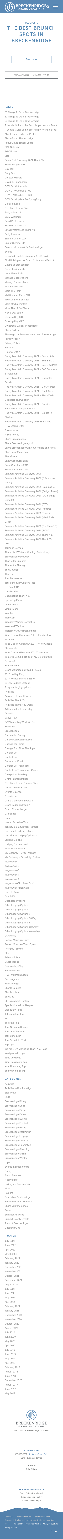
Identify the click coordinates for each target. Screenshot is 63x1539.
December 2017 (13, 1380)
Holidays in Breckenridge (18, 1184)
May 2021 (10, 1297)
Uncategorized (12, 1227)
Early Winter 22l (13, 216)
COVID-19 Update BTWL (18, 190)
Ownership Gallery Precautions (21, 325)
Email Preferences (14, 221)
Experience (11, 796)
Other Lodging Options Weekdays (22, 931)
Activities (9, 691)
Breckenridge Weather (16, 1157)
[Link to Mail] (55, 1531)
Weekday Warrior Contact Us (20, 621)
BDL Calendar (12, 147)
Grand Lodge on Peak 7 (17, 804)
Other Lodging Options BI (18, 922)
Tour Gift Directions (15, 1031)
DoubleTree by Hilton (16, 787)
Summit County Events (17, 1218)
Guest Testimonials (15, 269)
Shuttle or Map (12, 992)
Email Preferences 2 (15, 225)
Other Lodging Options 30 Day (21, 918)
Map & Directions (14, 286)
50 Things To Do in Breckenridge (22, 112)
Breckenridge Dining (15, 1110)
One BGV (10, 896)
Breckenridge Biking (15, 1101)
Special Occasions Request (19, 1005)
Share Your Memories (16, 452)
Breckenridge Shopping (17, 1149)
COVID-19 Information (16, 186)
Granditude (10, 813)
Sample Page (12, 983)
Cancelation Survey (15, 735)
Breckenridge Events (16, 1118)
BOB (7, 1097)
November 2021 (13, 1271)
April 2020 (10, 1345)
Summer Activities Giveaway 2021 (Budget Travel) (31, 491)
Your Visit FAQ (12, 665)
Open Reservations (15, 900)
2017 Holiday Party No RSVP (20, 678)
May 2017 (10, 1393)
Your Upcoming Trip (15, 1066)
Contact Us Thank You (17, 765)
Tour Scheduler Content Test (20, 582)
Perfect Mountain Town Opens (21, 944)
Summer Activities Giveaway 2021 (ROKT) (27, 530)
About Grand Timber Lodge (19, 138)
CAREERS (31, 1465)
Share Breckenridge (15, 438)
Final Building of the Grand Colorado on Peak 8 (29, 260)
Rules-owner (11, 430)
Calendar (9, 168)
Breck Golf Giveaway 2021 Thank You (25, 160)
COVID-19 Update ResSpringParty (23, 199)
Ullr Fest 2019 (12, 587)
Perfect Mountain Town (17, 940)
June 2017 (10, 1389)
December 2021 (13, 1267)
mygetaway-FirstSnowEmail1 (20, 883)
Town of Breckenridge (16, 1223)
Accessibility (18, 1524)
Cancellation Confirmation (18, 739)
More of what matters (16, 303)
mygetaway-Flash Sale (17, 887)
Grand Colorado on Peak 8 (19, 800)
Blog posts (31, 22)
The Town (10, 574)
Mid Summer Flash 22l (17, 299)
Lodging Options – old (16, 844)
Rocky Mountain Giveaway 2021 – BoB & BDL (29, 360)
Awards (9, 713)
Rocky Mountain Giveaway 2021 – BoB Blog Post (31, 364)
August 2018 (11, 1371)
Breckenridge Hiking (15, 1127)
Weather (9, 613)
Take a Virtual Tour (14, 1014)
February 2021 (12, 1306)
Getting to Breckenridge (17, 264)
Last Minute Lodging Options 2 (21, 835)
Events (8, 251)
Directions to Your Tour (17, 208)
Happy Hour (11, 1179)
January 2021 (12, 1310)
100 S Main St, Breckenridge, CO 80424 (31, 1430)
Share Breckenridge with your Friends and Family (30, 447)
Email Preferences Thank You (20, 229)
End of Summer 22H (15, 238)
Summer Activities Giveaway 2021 (23, 473)
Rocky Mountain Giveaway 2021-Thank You (28, 421)
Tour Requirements (15, 578)
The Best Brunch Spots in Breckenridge (31, 34)
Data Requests (13, 203)
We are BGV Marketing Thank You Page (26, 1048)
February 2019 (12, 1367)
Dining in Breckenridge (16, 778)
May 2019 (10, 1358)
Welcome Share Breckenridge (20, 630)
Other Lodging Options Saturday (22, 926)
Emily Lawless (12, 234)
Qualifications (12, 961)
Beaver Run (11, 717)
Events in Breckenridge (17, 1166)
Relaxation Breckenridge (18, 1197)
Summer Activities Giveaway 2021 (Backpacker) (30, 486)
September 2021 (13, 1280)
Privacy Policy (12, 338)
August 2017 (11, 1384)
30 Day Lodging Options (17, 682)
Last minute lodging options (19, 831)
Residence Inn (12, 970)
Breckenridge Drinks (15, 1114)
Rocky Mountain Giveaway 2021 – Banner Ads (29, 356)
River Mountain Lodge (16, 974)
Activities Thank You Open (19, 704)
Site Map (9, 996)
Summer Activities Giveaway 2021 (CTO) (26, 504)
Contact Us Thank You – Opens (21, 770)
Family (8, 1171)
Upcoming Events (14, 600)
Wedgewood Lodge (15, 1053)
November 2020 (13, 1319)
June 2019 (10, 1354)
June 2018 (10, 1375)
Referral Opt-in (12, 351)
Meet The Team (13, 290)
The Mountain (12, 569)
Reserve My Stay (14, 966)
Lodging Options (13, 839)
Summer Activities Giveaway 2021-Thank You (29, 534)
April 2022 (10, 1249)
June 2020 (10, 1336)
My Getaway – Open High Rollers (22, 857)
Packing (9, 1192)
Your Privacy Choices (33, 1524)
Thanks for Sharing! (15, 565)
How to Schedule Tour (16, 822)
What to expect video (16, 1061)
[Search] (46, 6)
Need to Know (12, 892)
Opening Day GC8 (14, 317)
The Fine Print (12, 1022)
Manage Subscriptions (16, 277)
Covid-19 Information (16, 181)
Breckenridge (12, 730)
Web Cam (10, 617)
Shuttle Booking (13, 987)
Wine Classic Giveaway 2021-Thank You (26, 652)
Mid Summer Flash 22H (17, 295)
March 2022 (11, 1254)
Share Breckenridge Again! (19, 443)
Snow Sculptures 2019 (16, 460)
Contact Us (11, 752)
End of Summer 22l (15, 242)
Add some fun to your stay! (19, 709)
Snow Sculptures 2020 (16, 469)
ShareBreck (11, 456)
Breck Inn (10, 726)
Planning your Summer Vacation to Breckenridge (30, 334)
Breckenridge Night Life (17, 1140)
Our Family (10, 935)
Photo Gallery (12, 330)
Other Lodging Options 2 (17, 913)
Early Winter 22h (13, 212)
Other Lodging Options (16, 905)
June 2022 (10, 1245)
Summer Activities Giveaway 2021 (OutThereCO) (31, 526)
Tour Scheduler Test (15, 1040)
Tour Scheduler (13, 1035)
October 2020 (12, 1323)
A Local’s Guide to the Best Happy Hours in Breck (31, 125)
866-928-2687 (21, 1454)
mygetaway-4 (12, 874)
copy (7, 1162)
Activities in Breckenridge (18, 1088)
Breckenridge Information (18, 1131)
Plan (7, 953)
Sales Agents (12, 979)
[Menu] (53, 6)
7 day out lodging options (18, 687)
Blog (7, 155)
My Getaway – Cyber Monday (21, 852)
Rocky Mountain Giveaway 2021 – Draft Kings (29, 391)
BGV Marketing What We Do (20, 722)
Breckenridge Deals (15, 164)
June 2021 (10, 1293)
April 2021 (10, 1301)
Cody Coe (10, 173)
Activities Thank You (15, 700)
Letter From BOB (14, 273)
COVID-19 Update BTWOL (19, 195)
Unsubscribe (11, 591)
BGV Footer (11, 151)
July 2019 (10, 1349)
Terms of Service (14, 547)
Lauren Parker (42, 75)
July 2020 (10, 1332)
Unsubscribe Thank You (17, 595)
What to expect (13, 1057)
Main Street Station (15, 848)
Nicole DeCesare (14, 312)
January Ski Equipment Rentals (21, 826)
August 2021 (11, 1284)
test (7, 1018)
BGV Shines (31, 1469)
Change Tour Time (14, 743)
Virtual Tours (11, 604)
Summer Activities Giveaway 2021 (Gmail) (27, 513)
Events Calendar (13, 791)
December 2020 (13, 1314)
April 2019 (10, 1362)
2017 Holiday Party (15, 674)
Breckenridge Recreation (18, 1144)
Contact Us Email (14, 761)
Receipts (9, 347)
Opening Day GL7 (14, 321)
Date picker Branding (16, 774)
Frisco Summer (13, 1175)
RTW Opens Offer (14, 425)
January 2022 (12, 1262)
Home (8, 818)
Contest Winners (13, 177)
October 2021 (12, 1275)
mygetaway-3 (12, 870)
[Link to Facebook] (51, 1531)
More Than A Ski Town (17, 308)
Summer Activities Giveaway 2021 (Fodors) (28, 508)
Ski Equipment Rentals (17, 1000)
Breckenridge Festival (16, 1123)
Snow (8, 1210)
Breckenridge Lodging (16, 1136)
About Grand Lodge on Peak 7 (21, 134)
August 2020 (11, 1328)
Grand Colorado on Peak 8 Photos (23, 669)
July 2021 (10, 1288)
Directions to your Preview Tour (21, 783)
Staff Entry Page (13, 1009)
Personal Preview (14, 948)
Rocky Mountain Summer (18, 1201)
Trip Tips (9, 1044)
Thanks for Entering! (15, 560)
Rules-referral (12, 434)
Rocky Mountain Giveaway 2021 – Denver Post (30, 386)
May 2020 (10, 1341)
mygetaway (11, 861)
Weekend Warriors (14, 626)
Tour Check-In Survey (16, 1027)
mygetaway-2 (12, 865)
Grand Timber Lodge (15, 809)
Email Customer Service (31, 1457)
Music (8, 1188)
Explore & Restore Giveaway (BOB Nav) (26, 256)
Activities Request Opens (18, 696)
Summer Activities (14, 1214)
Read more (31, 59)
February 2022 (12, 1258)
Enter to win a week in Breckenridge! (24, 247)
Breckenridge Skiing (15, 1153)
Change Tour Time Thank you (20, 748)
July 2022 (10, 1240)
